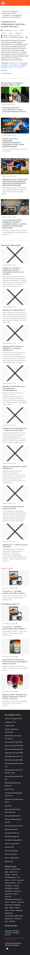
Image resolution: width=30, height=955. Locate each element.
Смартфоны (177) (10, 722)
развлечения (9, 918)
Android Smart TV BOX (9, 13)
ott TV (16, 30)
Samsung (16, 885)
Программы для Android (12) (14, 756)
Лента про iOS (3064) (11, 851)
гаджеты (17, 907)
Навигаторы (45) (10, 753)
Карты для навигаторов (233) (14, 749)
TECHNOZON (9, 888)
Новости (11, 33)
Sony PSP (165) (9, 789)
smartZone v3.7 (6, 11)
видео (11, 907)
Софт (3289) (19, 753)
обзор (7, 910)
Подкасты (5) (9, 861)
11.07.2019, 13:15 (7, 37)
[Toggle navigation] (27, 3)
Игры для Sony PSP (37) (12, 833)
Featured (14, 875)
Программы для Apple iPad (13, 899)
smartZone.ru (9, 933)
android (7, 869)
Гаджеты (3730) (17, 718)
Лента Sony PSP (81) (11, 854)
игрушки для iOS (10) (11, 829)
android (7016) (9, 847)
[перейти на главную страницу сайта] (7, 948)
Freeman (17, 37)
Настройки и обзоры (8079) (13, 840)
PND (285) (20, 746)
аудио (6, 907)
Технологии (20, 902)
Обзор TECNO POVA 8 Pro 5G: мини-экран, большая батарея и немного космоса (15, 662)
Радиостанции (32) (10, 746)
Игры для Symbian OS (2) (12, 816)
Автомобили (9, 891)
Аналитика (17, 891)
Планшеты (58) (9, 726)
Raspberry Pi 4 (18, 33)
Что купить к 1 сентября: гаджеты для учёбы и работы (13, 592)
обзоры (22, 30)
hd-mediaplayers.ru (8, 30)
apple (6, 872)
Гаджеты (14, 11)
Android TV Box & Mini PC (16, 67)
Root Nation (8, 885)
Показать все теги (11, 926)
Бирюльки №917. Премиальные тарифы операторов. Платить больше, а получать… (14, 696)
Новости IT (8, 896)
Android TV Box (15, 869)
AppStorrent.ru (13, 872)
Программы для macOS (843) (14, 760)
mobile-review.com (10, 883)
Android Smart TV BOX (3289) (13, 742)
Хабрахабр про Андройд (12, 905)
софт (6, 921)
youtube (16, 888)
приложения (9, 913)
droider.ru (8, 875)
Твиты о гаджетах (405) (12, 858)
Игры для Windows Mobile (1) (14, 826)
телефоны (12, 921)
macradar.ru (20, 880)
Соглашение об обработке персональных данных (13, 944)
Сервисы (13, 902)
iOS (19, 877)
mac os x (7, 880)
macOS (13, 880)
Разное (7, 902)
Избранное (8, 894)
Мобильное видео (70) (12, 836)
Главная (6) (8, 718)
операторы (19, 910)
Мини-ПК (4, 33)
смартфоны (17, 918)
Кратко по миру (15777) (12, 843)
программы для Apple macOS (14, 916)
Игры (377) (8, 806)
